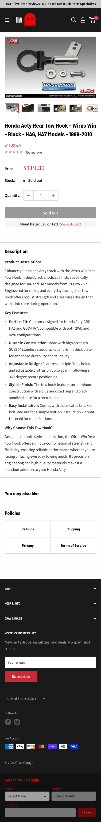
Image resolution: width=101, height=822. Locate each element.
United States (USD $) (22, 698)
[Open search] (73, 20)
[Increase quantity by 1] (53, 195)
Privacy (28, 545)
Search (87, 812)
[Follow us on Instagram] (17, 722)
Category (11, 805)
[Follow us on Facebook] (8, 722)
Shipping (73, 529)
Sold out (50, 213)
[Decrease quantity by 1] (28, 195)
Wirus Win (13, 145)
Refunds (28, 529)
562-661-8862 (70, 223)
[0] (92, 20)
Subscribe (21, 676)
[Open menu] (7, 20)
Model (56, 788)
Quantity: (12, 195)
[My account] (83, 20)
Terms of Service (73, 545)
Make (9, 788)
